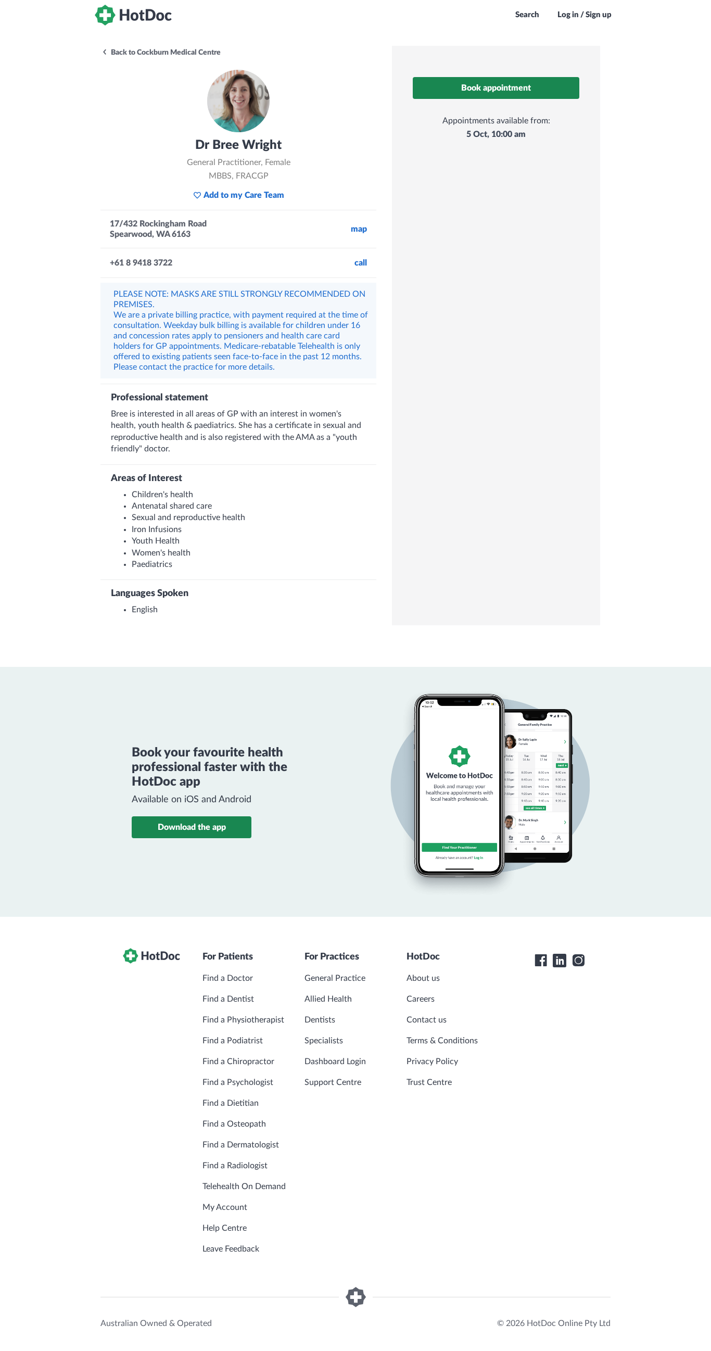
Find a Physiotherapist (243, 1020)
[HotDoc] (133, 15)
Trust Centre (429, 1082)
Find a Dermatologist (240, 1145)
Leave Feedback (230, 1249)
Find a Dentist (228, 999)
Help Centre (224, 1228)
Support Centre (332, 1082)
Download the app (192, 827)
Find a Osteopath (234, 1124)
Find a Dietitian (230, 1103)
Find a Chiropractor (238, 1061)
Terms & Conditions (442, 1041)
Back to (165, 52)
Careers (421, 999)
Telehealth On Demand (244, 1186)
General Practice (334, 978)
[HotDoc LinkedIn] (559, 960)
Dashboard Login (335, 1061)
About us (423, 978)
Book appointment (496, 88)
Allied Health (328, 999)
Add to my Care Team (244, 195)
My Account (224, 1207)
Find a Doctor (227, 978)
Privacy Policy (432, 1061)
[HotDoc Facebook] (540, 960)
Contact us (427, 1020)
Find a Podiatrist (232, 1041)
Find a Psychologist (237, 1082)
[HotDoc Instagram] (578, 960)
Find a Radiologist (235, 1165)
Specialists (323, 1041)
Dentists (319, 1020)
